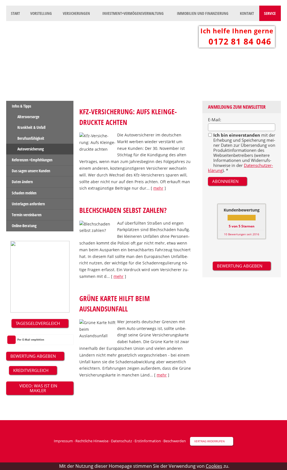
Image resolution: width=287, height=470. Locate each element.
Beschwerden (174, 440)
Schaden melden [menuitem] (24, 193)
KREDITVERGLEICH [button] (30, 370)
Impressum (63, 440)
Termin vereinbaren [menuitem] (26, 214)
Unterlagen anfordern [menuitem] (28, 203)
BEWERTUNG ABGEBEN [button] (33, 356)
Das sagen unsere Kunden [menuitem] (31, 170)
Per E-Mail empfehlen (30, 339)
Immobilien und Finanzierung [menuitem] (202, 13)
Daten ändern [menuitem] (22, 181)
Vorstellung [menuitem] (41, 13)
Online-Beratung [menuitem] (24, 225)
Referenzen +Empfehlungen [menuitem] (32, 159)
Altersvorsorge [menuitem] (28, 116)
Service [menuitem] (270, 13)
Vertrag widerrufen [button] (209, 441)
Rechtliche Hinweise (91, 440)
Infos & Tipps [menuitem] (21, 106)
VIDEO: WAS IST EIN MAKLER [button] (37, 388)
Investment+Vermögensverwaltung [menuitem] (133, 13)
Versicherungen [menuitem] (76, 13)
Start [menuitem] (15, 13)
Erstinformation (148, 440)
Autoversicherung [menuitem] (30, 149)
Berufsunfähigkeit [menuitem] (30, 138)
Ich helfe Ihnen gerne (236, 30)
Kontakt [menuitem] (247, 13)
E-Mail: (214, 119)
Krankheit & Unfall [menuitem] (31, 127)
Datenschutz (121, 440)
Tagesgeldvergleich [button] (38, 323)
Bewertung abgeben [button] (239, 266)
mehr (158, 188)
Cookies (214, 466)
